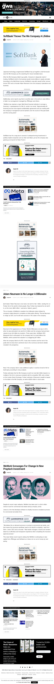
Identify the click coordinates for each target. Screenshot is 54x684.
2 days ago (28, 618)
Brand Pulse (24, 674)
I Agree (34, 682)
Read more (7, 449)
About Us (38, 672)
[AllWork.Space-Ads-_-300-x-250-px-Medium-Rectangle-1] (27, 125)
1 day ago (5, 625)
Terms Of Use (32, 672)
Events (34, 674)
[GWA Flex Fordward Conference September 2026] (27, 8)
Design (38, 21)
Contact (43, 672)
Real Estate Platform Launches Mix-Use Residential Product (30, 441)
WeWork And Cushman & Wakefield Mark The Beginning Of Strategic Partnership (41, 191)
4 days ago (40, 615)
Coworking (32, 21)
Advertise (3, 672)
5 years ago (11, 205)
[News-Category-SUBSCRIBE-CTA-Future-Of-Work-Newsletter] (27, 150)
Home (5, 21)
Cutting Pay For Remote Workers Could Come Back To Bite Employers (44, 430)
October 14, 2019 (16, 39)
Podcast (30, 674)
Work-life (24, 21)
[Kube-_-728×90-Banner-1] (27, 29)
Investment (15, 579)
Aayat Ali (9, 39)
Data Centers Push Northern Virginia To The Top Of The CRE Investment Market (43, 612)
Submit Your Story (10, 672)
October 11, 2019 (16, 297)
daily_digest (8, 158)
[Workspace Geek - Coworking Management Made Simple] (27, 93)
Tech (51, 21)
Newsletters (18, 672)
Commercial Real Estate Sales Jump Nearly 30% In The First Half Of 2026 (10, 620)
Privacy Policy (25, 672)
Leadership (17, 21)
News (10, 21)
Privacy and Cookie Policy (24, 682)
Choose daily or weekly (8, 656)
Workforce (45, 21)
